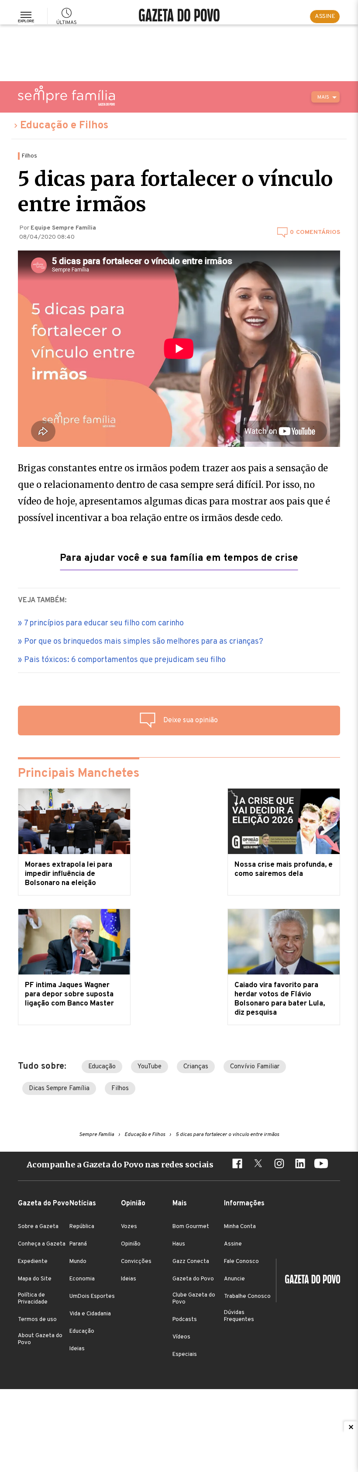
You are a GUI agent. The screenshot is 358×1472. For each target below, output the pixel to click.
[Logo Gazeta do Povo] (308, 1280)
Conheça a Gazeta (41, 1244)
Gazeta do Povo (193, 1279)
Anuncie (234, 1279)
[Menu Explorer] (26, 16)
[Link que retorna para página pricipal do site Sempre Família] (66, 96)
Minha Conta (240, 1226)
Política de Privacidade (33, 1299)
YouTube (150, 1067)
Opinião (131, 1244)
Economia (82, 1279)
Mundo (77, 1261)
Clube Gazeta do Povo (193, 1299)
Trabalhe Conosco (247, 1296)
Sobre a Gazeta (38, 1226)
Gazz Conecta (190, 1261)
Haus (178, 1244)
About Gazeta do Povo (40, 1339)
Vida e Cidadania (90, 1314)
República (81, 1226)
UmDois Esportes (92, 1296)
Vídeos (181, 1337)
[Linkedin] (299, 1165)
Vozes (129, 1226)
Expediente (33, 1261)
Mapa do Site (35, 1279)
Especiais (184, 1354)
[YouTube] (320, 1165)
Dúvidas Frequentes (239, 1316)
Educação (102, 1067)
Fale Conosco (241, 1261)
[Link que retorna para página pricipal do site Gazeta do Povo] (179, 16)
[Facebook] (237, 1165)
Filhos (120, 1088)
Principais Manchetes (78, 774)
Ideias (77, 1348)
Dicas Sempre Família (59, 1088)
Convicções (136, 1261)
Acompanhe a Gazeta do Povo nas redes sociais (120, 1165)
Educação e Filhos (64, 125)
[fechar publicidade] (351, 1427)
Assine (233, 1244)
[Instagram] (278, 1165)
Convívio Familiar (254, 1067)
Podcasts (184, 1319)
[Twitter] (258, 1165)
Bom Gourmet (190, 1226)
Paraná (78, 1244)
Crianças (195, 1067)
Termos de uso (37, 1319)
